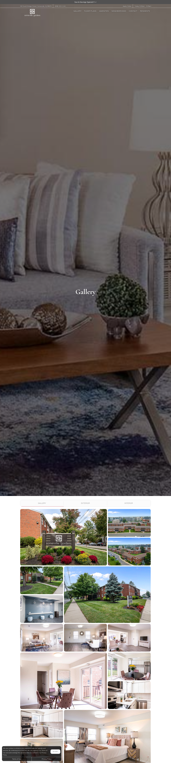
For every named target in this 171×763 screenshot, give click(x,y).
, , (35, 6)
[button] (85, 2)
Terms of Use (16, 759)
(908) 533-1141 (60, 6)
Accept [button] (55, 751)
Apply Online (127, 6)
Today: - (143, 6)
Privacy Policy (46, 759)
